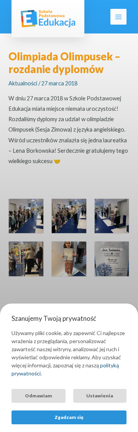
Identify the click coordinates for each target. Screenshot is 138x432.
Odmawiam (38, 396)
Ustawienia (99, 396)
